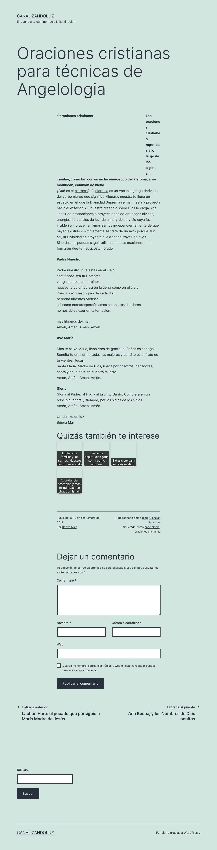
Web (60, 644)
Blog (145, 517)
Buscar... (23, 769)
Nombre (64, 623)
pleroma (81, 191)
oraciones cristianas (147, 531)
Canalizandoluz (35, 16)
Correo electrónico (127, 623)
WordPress (191, 832)
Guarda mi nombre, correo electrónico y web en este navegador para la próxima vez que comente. (109, 668)
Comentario (66, 580)
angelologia (152, 527)
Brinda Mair (69, 527)
